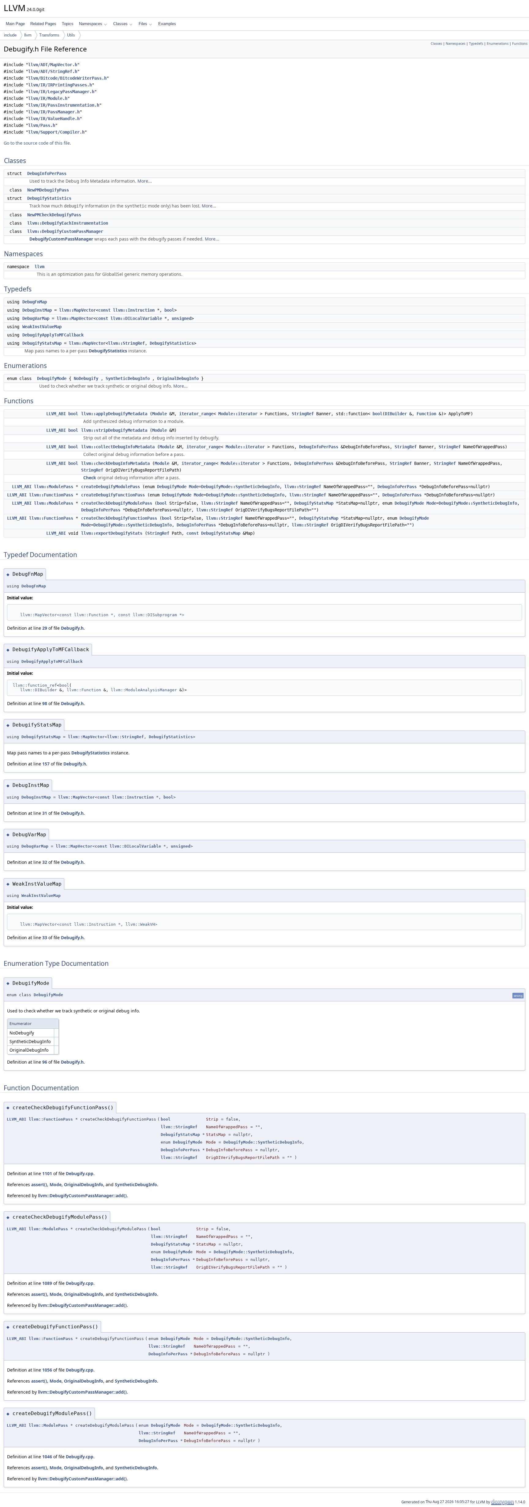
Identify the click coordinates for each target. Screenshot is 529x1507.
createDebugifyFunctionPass (113, 494)
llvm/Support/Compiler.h (56, 132)
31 (44, 813)
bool (169, 310)
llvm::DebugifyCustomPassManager (65, 231)
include (10, 35)
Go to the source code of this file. (37, 143)
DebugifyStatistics (49, 198)
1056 (47, 1370)
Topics (67, 23)
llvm (28, 35)
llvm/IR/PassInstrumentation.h (63, 105)
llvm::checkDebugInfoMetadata (115, 463)
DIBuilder (396, 413)
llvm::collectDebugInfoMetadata (118, 446)
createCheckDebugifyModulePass (116, 503)
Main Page (15, 23)
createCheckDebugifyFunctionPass (119, 518)
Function (426, 413)
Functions (519, 43)
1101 (47, 1173)
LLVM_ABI (56, 413)
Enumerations (497, 43)
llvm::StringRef (126, 343)
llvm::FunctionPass (51, 494)
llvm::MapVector (77, 310)
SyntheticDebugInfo (128, 378)
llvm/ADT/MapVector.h (52, 64)
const (104, 310)
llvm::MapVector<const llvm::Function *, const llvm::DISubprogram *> (102, 615)
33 (44, 937)
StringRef (303, 413)
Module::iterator (237, 413)
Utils (71, 35)
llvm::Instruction (134, 310)
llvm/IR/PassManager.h (54, 111)
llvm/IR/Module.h (47, 98)
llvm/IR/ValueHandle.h (54, 118)
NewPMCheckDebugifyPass (54, 214)
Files (143, 23)
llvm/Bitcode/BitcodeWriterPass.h (67, 78)
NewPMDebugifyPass (48, 190)
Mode (194, 486)
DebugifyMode (51, 378)
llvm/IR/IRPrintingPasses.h (60, 84)
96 (44, 1062)
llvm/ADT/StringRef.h (52, 71)
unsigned (181, 318)
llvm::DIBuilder (38, 690)
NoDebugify (86, 378)
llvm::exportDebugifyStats (111, 533)
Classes (120, 23)
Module (159, 413)
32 (44, 862)
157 (46, 764)
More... (144, 181)
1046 (47, 1457)
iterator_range (196, 413)
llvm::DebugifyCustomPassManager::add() (82, 1195)
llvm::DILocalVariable (136, 318)
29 (44, 628)
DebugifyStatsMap (42, 343)
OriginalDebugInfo (178, 378)
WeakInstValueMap (42, 326)
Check (89, 477)
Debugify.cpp (79, 1173)
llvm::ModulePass (53, 486)
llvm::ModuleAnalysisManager (144, 690)
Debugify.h (72, 628)
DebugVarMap (35, 318)
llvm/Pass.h (41, 125)
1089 (47, 1283)
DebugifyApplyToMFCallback (53, 334)
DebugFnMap (34, 301)
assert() (39, 1184)
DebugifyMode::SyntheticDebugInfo (240, 486)
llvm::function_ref (35, 685)
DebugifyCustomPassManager (61, 239)
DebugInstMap (37, 310)
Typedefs (476, 43)
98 (44, 703)
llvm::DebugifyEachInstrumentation (67, 223)
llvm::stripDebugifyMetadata (114, 430)
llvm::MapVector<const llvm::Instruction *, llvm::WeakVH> (88, 924)
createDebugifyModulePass (110, 486)
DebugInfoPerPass (46, 173)
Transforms (49, 35)
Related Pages (43, 23)
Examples (167, 23)
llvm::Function (84, 690)
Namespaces (90, 23)
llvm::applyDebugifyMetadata (114, 413)
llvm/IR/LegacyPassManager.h (61, 91)
